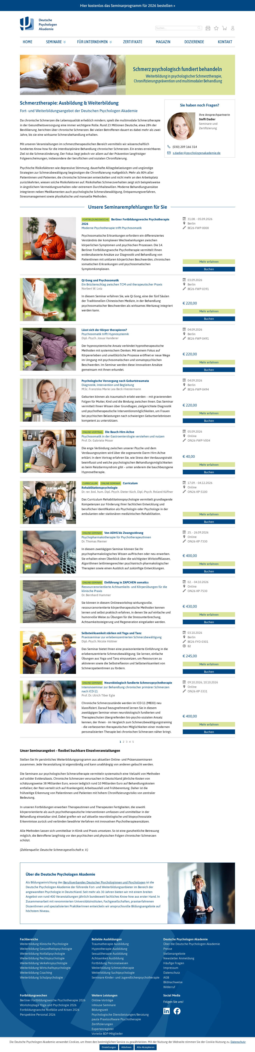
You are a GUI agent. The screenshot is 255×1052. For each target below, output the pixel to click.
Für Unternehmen (92, 41)
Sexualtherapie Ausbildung (110, 953)
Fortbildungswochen (33, 995)
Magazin (163, 41)
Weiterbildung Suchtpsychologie (113, 972)
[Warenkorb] (224, 28)
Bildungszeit (100, 1009)
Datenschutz (171, 972)
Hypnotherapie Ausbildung (109, 948)
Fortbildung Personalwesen (110, 963)
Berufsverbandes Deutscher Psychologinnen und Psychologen (104, 882)
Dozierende (194, 41)
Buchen (209, 269)
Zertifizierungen (102, 1024)
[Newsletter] (208, 28)
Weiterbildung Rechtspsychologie (42, 958)
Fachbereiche (29, 939)
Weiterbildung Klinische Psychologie (44, 944)
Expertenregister (103, 1029)
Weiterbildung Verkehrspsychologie (43, 963)
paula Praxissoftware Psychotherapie (116, 1019)
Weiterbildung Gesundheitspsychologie (46, 948)
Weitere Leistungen (104, 995)
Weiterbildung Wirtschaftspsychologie (45, 967)
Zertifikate (132, 41)
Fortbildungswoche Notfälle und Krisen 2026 (49, 1009)
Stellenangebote (174, 953)
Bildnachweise (173, 982)
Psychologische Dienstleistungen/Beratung (120, 1014)
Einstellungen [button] (109, 1047)
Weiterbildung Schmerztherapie (113, 967)
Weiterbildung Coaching (36, 972)
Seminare (54, 41)
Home (27, 41)
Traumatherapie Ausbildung (110, 944)
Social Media (171, 995)
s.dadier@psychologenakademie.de (196, 153)
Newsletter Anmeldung (178, 958)
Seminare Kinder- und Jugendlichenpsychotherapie (125, 977)
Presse (167, 948)
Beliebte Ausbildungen (107, 939)
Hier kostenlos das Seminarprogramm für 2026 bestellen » (127, 5)
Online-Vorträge (102, 1000)
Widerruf (169, 987)
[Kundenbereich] (233, 28)
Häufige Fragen (173, 963)
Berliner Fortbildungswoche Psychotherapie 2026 (52, 1000)
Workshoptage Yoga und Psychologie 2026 (48, 1005)
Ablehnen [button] (126, 1047)
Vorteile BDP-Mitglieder (107, 1033)
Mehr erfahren (209, 261)
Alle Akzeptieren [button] (145, 1047)
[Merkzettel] (216, 28)
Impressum (170, 967)
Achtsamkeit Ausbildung (108, 958)
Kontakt (225, 41)
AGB (166, 977)
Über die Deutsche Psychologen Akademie (191, 944)
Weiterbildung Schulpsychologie (41, 977)
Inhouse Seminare (104, 1005)
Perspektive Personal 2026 (37, 1014)
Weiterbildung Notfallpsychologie (42, 953)
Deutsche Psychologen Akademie (185, 939)
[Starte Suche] (199, 28)
